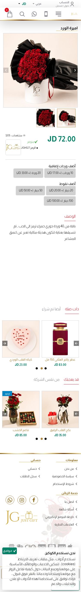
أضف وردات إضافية (62, 166)
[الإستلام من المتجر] (12, 547)
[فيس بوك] (33, 500)
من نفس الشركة (46, 379)
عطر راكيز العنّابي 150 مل (60, 359)
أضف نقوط (67, 184)
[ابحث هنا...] (22, 14)
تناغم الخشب (21, 430)
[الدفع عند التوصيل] (20, 547)
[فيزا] (62, 547)
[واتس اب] (10, 500)
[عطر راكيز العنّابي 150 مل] (60, 339)
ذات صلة (72, 309)
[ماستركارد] (52, 547)
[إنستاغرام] (21, 500)
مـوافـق (7, 550)
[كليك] (30, 546)
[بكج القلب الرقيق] (60, 409)
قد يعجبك (71, 379)
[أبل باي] (70, 547)
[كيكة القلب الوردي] (20, 339)
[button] (5, 70)
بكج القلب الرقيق (60, 430)
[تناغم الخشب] (20, 409)
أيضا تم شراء (51, 309)
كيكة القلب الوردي (21, 359)
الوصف (70, 216)
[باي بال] (42, 547)
